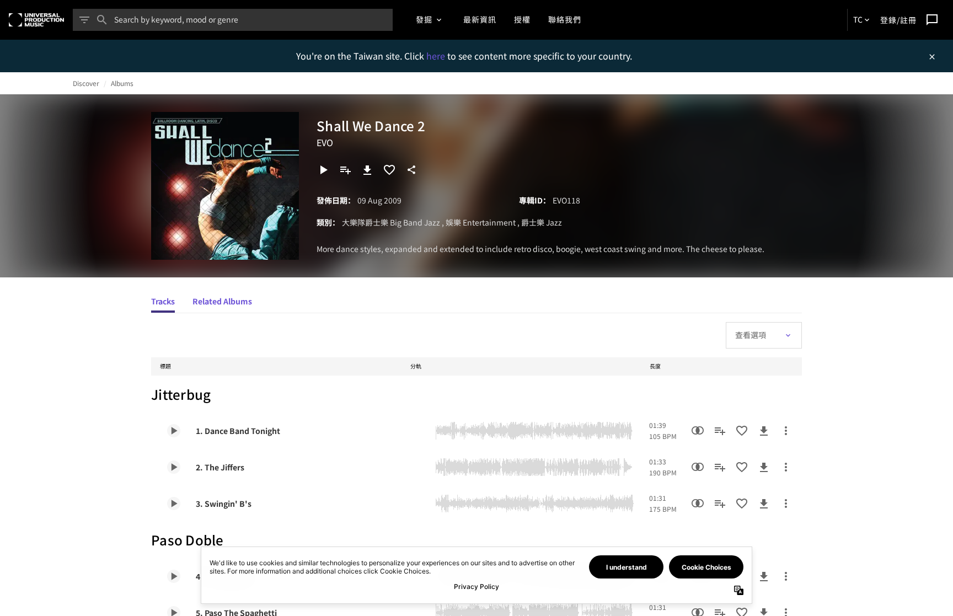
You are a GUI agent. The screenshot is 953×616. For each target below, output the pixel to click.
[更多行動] (786, 430)
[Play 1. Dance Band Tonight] (173, 430)
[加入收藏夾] (389, 169)
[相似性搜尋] (697, 430)
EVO (325, 142)
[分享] (411, 169)
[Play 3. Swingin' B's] (173, 503)
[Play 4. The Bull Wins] (173, 576)
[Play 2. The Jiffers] (173, 467)
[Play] (323, 169)
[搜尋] (102, 19)
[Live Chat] (932, 19)
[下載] (367, 169)
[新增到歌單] (345, 169)
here (436, 55)
